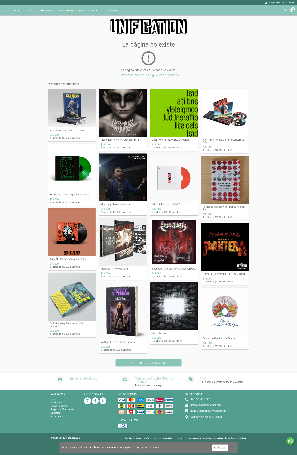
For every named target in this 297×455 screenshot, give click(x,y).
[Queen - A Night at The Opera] (225, 311)
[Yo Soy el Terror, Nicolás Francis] (123, 310)
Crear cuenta (274, 3)
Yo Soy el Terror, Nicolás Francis (118, 342)
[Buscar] (285, 11)
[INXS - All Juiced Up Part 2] (174, 177)
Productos (20, 10)
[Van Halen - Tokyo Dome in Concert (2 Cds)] (225, 113)
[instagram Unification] (87, 400)
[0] (291, 11)
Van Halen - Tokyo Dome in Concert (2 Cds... (223, 141)
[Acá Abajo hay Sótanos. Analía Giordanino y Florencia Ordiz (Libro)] (72, 297)
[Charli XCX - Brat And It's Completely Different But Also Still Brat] (174, 113)
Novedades (112, 10)
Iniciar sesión (288, 3)
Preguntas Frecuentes (71, 10)
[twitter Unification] (103, 400)
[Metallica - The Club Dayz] (123, 242)
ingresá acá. (218, 438)
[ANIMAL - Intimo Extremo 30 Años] (72, 232)
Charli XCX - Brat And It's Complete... (171, 140)
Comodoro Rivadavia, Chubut (206, 416)
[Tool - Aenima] (174, 306)
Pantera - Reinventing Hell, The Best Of (224, 274)
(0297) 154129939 (200, 399)
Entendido (220, 447)
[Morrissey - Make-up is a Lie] (123, 177)
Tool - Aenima (159, 333)
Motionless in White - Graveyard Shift (121, 140)
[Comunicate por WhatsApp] (290, 441)
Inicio (5, 10)
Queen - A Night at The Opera (219, 338)
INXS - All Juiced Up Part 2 (166, 204)
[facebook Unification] (95, 400)
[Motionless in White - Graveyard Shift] (123, 113)
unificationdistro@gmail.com (206, 405)
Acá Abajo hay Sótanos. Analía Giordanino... (66, 324)
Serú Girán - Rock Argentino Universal (70, 194)
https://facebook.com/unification (208, 410)
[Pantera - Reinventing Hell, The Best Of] (225, 247)
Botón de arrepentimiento (235, 438)
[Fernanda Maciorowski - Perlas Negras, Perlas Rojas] (225, 180)
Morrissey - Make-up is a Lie (116, 204)
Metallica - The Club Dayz (114, 268)
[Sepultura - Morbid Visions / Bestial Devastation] (174, 242)
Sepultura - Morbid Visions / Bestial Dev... (174, 268)
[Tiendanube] (66, 439)
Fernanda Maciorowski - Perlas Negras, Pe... (224, 208)
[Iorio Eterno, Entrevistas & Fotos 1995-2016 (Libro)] (72, 108)
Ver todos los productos (148, 362)
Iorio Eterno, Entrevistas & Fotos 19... (69, 130)
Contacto (94, 10)
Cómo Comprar (45, 10)
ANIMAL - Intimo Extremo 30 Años (68, 259)
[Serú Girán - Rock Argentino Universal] (72, 168)
